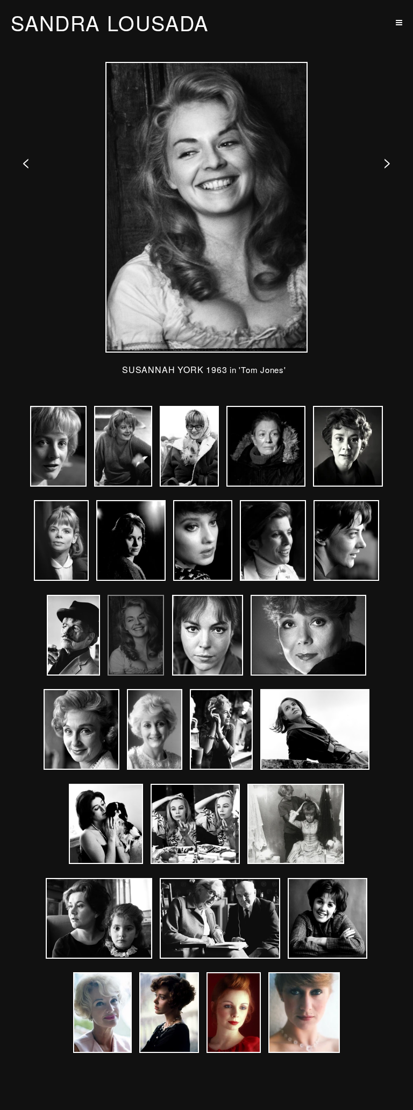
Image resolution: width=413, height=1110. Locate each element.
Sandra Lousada (110, 22)
